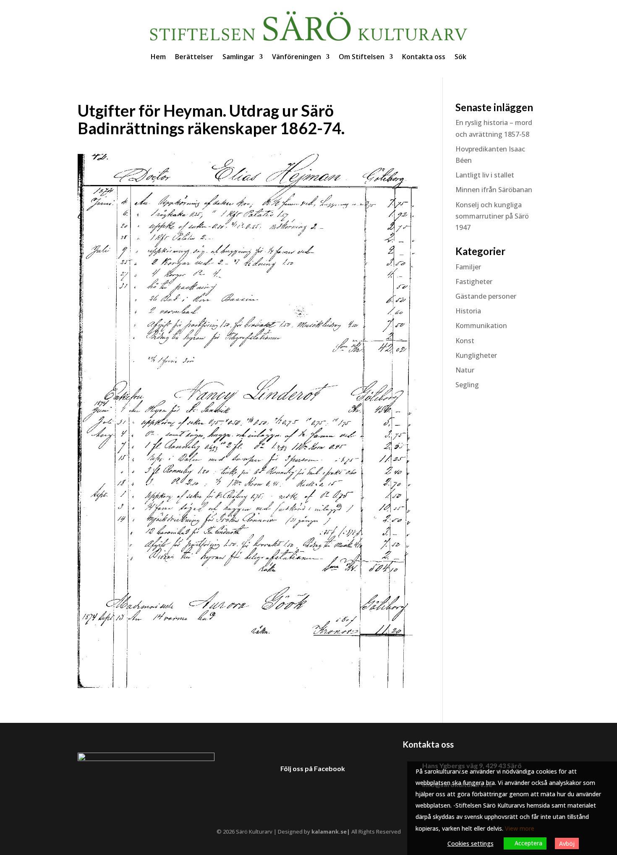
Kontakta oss (423, 56)
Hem (158, 56)
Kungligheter (476, 355)
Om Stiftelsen (361, 56)
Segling (467, 384)
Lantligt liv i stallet (484, 175)
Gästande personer (485, 296)
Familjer (468, 266)
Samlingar (238, 56)
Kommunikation (481, 325)
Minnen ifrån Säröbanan (493, 189)
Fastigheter (473, 281)
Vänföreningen (296, 56)
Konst (464, 340)
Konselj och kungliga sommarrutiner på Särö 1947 (492, 216)
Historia (468, 310)
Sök (460, 56)
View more (519, 828)
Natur (464, 370)
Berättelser (194, 56)
